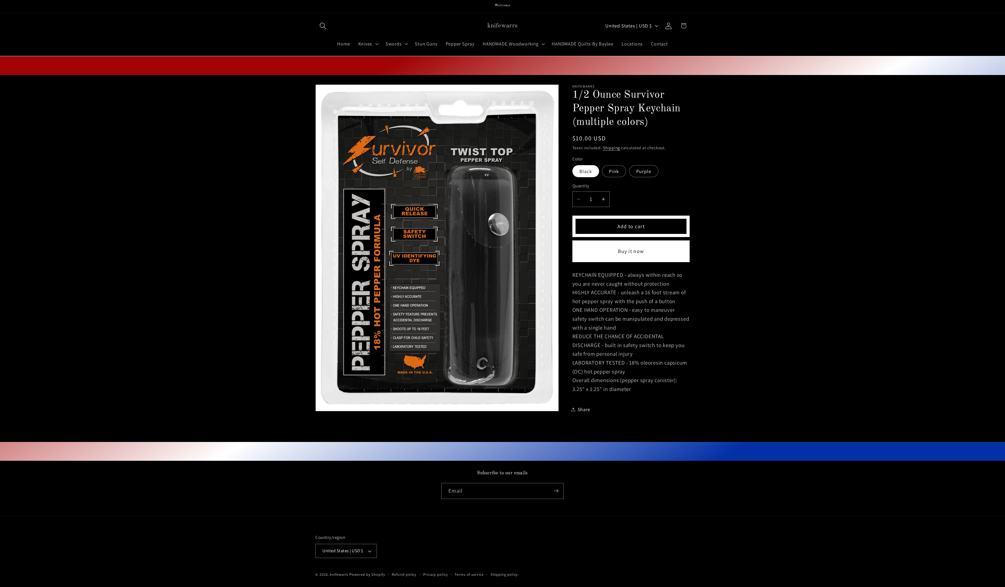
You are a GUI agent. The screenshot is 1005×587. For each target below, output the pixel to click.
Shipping (611, 147)
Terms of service (469, 574)
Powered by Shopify (367, 574)
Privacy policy (435, 574)
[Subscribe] (556, 491)
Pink (614, 171)
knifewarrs (339, 574)
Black (585, 171)
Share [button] (584, 409)
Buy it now (631, 251)
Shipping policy (504, 574)
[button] (322, 25)
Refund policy (404, 574)
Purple (643, 171)
